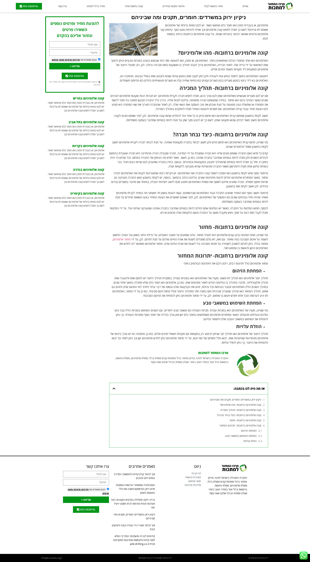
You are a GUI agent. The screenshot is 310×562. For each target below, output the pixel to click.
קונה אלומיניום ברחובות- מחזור (245, 420)
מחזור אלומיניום (122, 239)
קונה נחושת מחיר (134, 6)
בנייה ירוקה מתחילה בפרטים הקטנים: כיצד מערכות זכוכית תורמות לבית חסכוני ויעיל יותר (133, 503)
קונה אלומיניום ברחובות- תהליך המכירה (240, 410)
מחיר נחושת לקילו (213, 6)
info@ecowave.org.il (51, 558)
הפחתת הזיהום (249, 430)
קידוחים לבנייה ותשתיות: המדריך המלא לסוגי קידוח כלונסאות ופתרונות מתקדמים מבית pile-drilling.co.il (134, 540)
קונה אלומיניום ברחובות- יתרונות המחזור (240, 425)
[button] (114, 388)
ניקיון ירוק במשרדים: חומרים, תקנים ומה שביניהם (235, 399)
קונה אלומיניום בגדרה (88, 169)
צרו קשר (62, 6)
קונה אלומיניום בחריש (88, 98)
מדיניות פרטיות (72, 59)
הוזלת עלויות (250, 441)
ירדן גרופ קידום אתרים (258, 558)
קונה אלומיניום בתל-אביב (86, 122)
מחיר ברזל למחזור (95, 6)
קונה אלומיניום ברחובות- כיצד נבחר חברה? (239, 415)
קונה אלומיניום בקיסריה (87, 193)
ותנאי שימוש (58, 59)
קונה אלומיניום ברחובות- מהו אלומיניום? (240, 405)
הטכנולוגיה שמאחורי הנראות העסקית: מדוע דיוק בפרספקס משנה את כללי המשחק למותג (135, 489)
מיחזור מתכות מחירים (174, 6)
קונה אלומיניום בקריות (88, 146)
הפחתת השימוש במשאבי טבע (241, 436)
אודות (245, 6)
